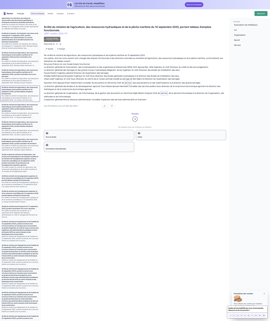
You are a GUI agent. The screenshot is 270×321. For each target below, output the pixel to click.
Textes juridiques (37, 13)
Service (237, 45)
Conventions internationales (56, 149)
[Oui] (105, 106)
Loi (235, 30)
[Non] (112, 106)
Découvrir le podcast (194, 4)
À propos (70, 13)
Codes (140, 137)
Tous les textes (51, 137)
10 (264, 315)
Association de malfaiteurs (246, 25)
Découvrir (261, 13)
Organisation (240, 35)
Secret (237, 40)
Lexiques (60, 13)
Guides (50, 13)
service (128, 82)
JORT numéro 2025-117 (55, 33)
